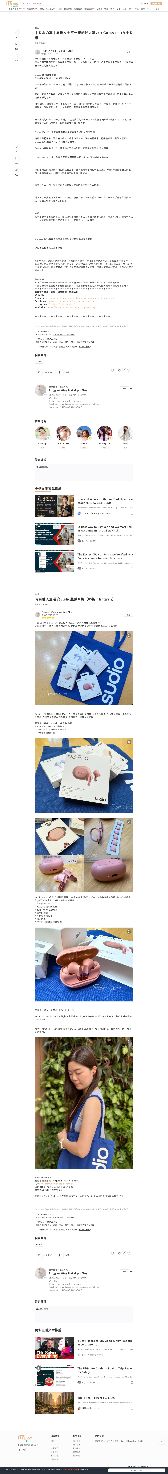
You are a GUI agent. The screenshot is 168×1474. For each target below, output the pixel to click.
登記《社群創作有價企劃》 (64, 334)
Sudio (39, 1244)
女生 (118, 9)
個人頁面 (77, 1441)
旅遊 (112, 9)
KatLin (84, 443)
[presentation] (35, 434)
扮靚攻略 (80, 342)
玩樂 (125, 9)
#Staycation (131, 1441)
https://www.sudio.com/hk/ (57, 1183)
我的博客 (77, 1455)
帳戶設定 (77, 1444)
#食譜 (115, 1441)
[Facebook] (16, 176)
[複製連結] (16, 195)
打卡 (49, 342)
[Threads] (16, 189)
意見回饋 (55, 1455)
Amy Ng (42, 443)
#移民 (140, 1441)
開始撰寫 (156, 3)
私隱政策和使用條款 (70, 1469)
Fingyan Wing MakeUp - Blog (57, 50)
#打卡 (109, 1441)
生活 (137, 9)
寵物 (143, 9)
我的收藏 (77, 1448)
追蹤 (128, 52)
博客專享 (88, 9)
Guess (39, 361)
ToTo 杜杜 (125, 443)
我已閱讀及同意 (136, 1470)
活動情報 (90, 342)
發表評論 (42, 467)
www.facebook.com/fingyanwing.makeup (72, 300)
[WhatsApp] (16, 182)
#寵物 (97, 1441)
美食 (106, 9)
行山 (149, 9)
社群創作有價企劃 (14, 9)
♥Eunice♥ (63, 443)
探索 (60, 9)
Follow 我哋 (84, 346)
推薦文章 (68, 9)
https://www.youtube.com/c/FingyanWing (71, 307)
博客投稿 (55, 1459)
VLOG (99, 9)
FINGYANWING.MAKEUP (62, 304)
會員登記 (144, 3)
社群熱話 (31, 9)
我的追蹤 (77, 1452)
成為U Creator (46, 9)
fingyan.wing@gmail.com (59, 297)
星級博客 (78, 9)
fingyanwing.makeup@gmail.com (95, 297)
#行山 (103, 1441)
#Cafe (122, 1441)
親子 (131, 9)
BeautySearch (105, 443)
